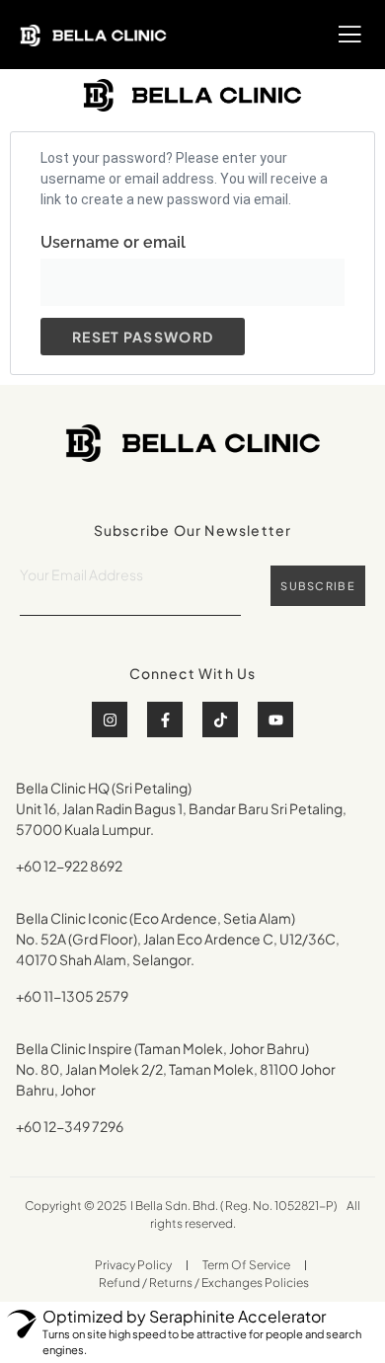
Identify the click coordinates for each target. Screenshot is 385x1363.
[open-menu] (350, 34)
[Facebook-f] (165, 719)
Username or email (113, 242)
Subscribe (317, 585)
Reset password (142, 336)
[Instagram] (109, 719)
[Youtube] (275, 719)
